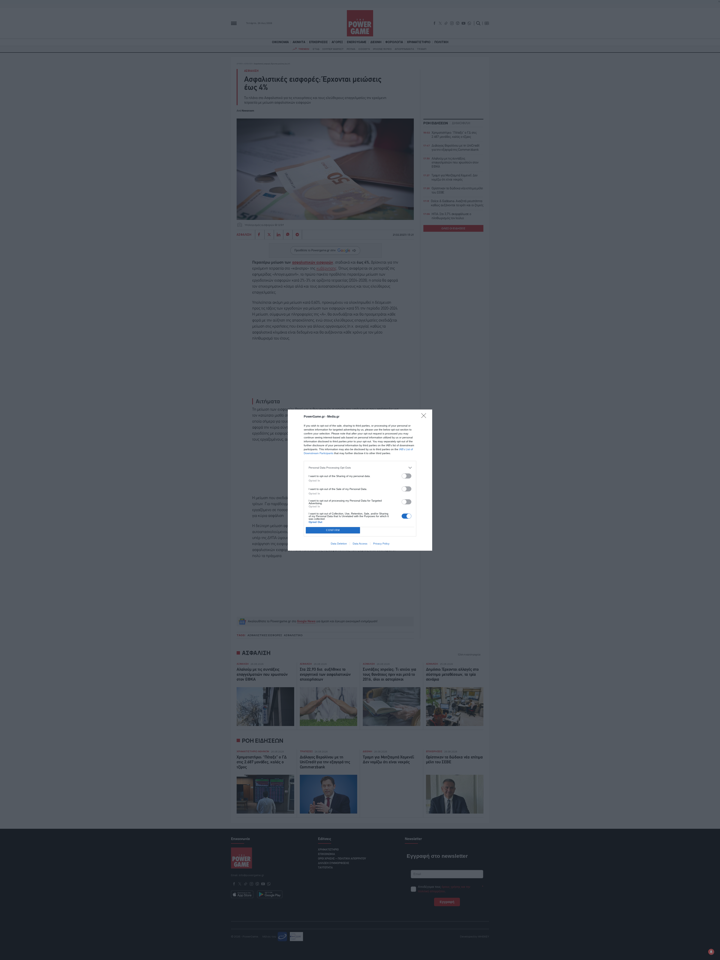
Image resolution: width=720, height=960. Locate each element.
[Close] (424, 416)
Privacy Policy (381, 543)
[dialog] (360, 480)
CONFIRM (333, 530)
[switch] (406, 475)
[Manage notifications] (711, 952)
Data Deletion (339, 543)
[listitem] (360, 468)
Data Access (360, 543)
